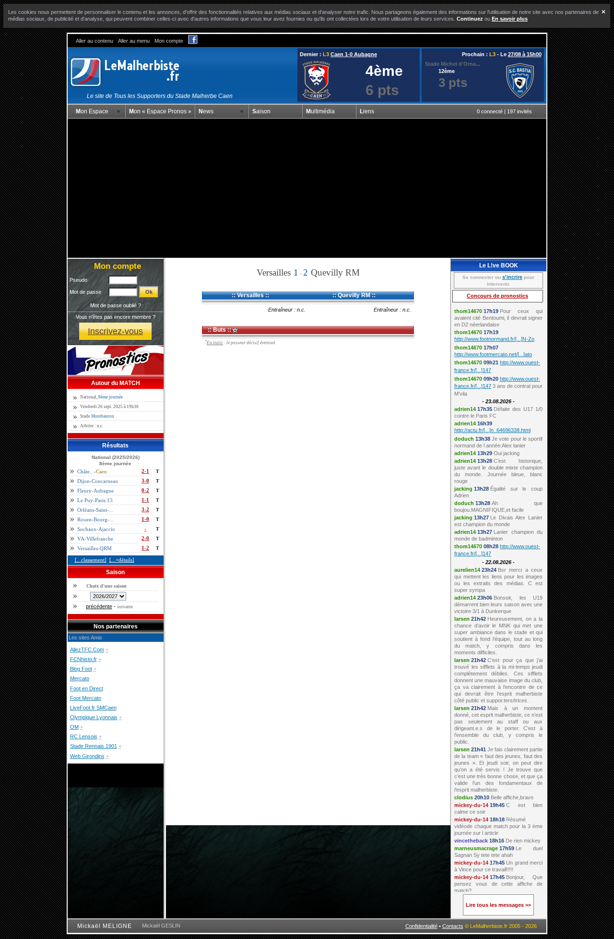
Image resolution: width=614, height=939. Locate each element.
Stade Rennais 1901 (93, 746)
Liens (367, 111)
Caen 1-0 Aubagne (354, 54)
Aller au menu (134, 41)
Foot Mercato (85, 698)
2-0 (145, 538)
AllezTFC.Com (87, 649)
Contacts (452, 926)
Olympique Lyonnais (94, 717)
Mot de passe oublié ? (115, 305)
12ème (446, 71)
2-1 (145, 471)
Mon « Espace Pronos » (160, 111)
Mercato (79, 678)
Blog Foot (81, 669)
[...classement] (90, 560)
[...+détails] (121, 560)
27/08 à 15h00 (525, 54)
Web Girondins (87, 756)
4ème (384, 71)
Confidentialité (421, 926)
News (206, 111)
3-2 (145, 509)
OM (74, 727)
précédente (99, 606)
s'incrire (512, 277)
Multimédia (320, 111)
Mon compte (168, 41)
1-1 (145, 500)
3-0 (145, 480)
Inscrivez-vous (115, 331)
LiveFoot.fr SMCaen (93, 707)
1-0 (145, 519)
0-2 (145, 490)
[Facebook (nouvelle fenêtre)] (193, 42)
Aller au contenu (94, 41)
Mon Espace (92, 111)
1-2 (145, 548)
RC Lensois (83, 736)
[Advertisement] (307, 188)
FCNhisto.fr (83, 659)
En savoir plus (510, 19)
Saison (261, 111)
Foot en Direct (86, 688)
